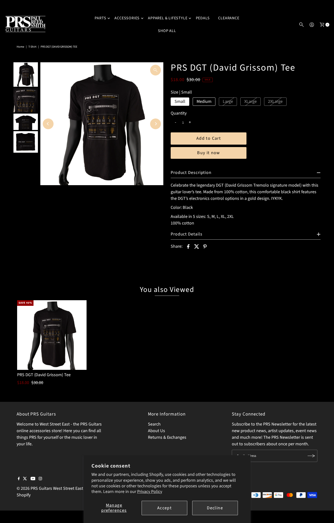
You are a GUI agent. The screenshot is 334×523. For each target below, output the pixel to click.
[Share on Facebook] (188, 246)
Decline (215, 508)
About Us (156, 431)
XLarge (250, 101)
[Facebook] (19, 479)
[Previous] (48, 123)
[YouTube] (33, 479)
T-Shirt (32, 47)
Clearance (228, 18)
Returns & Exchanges (167, 437)
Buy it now (208, 153)
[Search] (301, 25)
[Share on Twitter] (196, 246)
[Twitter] (25, 479)
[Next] (155, 123)
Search (154, 424)
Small (180, 101)
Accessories (127, 18)
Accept (164, 508)
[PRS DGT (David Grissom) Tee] (52, 335)
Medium (204, 101)
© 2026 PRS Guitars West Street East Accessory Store (65, 488)
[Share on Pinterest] (205, 246)
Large (228, 101)
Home (20, 47)
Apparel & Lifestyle (167, 18)
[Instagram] (40, 479)
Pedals (203, 18)
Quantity (179, 113)
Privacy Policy (149, 492)
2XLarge (275, 101)
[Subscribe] (311, 456)
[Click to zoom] (155, 70)
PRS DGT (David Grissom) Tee (44, 375)
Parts (100, 18)
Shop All (167, 30)
